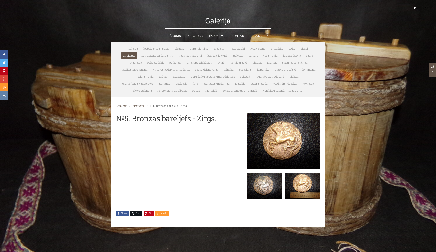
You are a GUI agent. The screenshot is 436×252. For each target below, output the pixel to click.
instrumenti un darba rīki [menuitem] (157, 55)
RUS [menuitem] (416, 8)
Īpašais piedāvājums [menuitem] (156, 48)
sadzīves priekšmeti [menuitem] (295, 62)
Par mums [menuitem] (217, 36)
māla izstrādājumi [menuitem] (190, 55)
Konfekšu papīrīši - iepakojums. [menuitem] (283, 90)
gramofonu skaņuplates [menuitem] (137, 83)
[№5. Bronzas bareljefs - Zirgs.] (264, 186)
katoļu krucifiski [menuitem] (285, 69)
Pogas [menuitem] (196, 90)
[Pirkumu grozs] (432, 73)
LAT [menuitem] (425, 8)
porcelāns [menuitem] (245, 69)
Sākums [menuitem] (174, 36)
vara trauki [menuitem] (270, 55)
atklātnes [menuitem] (164, 83)
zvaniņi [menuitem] (272, 62)
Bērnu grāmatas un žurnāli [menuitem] (240, 90)
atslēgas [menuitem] (237, 55)
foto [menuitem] (195, 83)
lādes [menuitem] (292, 48)
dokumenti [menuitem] (309, 69)
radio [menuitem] (309, 55)
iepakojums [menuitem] (257, 48)
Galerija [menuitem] (261, 36)
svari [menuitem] (221, 62)
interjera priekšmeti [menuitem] (199, 62)
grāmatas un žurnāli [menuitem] (216, 83)
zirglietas (139, 105)
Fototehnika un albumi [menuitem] (172, 90)
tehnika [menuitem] (229, 69)
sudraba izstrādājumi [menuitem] (270, 76)
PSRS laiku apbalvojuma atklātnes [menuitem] (213, 76)
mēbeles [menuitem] (219, 48)
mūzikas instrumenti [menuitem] (134, 69)
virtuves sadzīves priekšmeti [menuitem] (171, 69)
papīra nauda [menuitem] (259, 83)
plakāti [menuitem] (294, 76)
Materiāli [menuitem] (211, 90)
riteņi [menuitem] (304, 48)
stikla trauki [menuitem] (146, 76)
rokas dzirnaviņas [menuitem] (206, 69)
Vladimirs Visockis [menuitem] (285, 83)
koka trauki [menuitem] (237, 48)
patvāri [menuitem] (253, 55)
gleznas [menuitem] (179, 48)
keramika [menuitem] (263, 69)
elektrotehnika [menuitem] (142, 90)
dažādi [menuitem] (163, 76)
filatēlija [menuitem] (240, 83)
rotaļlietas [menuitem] (135, 62)
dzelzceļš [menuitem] (181, 83)
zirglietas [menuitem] (129, 55)
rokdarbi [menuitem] (245, 76)
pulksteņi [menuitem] (175, 62)
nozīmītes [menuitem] (179, 76)
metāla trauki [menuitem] (238, 62)
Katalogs (121, 105)
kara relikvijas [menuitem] (199, 48)
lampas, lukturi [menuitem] (217, 55)
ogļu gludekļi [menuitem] (155, 62)
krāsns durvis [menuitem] (292, 55)
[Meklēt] (432, 66)
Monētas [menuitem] (308, 83)
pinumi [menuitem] (257, 62)
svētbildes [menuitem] (277, 48)
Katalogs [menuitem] (195, 36)
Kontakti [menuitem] (239, 36)
